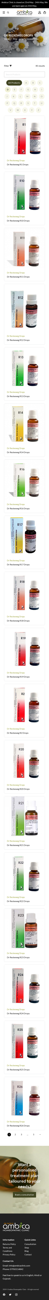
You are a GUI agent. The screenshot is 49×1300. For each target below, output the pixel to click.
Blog (26, 1251)
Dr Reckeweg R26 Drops (18, 1125)
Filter (6, 66)
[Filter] (11, 66)
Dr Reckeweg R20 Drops (18, 789)
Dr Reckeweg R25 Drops (18, 1069)
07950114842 (16, 1269)
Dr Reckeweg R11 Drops (18, 276)
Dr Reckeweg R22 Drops (18, 901)
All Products (14, 82)
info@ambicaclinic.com (19, 1265)
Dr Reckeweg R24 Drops (18, 1013)
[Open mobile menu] (4, 12)
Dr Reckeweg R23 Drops (18, 957)
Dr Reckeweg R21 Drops (18, 845)
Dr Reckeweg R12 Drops (18, 340)
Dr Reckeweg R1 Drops (17, 164)
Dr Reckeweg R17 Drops (18, 564)
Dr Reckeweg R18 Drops (18, 620)
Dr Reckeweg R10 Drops (18, 220)
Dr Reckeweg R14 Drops (18, 452)
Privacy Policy (9, 1254)
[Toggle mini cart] (44, 12)
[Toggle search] (8, 12)
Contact (28, 1254)
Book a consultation (24, 1194)
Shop (15, 39)
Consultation (30, 1244)
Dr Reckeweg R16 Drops (18, 508)
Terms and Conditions (7, 1249)
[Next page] (40, 1134)
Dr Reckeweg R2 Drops (17, 733)
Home (6, 39)
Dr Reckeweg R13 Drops (18, 396)
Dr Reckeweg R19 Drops (18, 676)
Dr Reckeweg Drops (16, 160)
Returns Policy (9, 1244)
